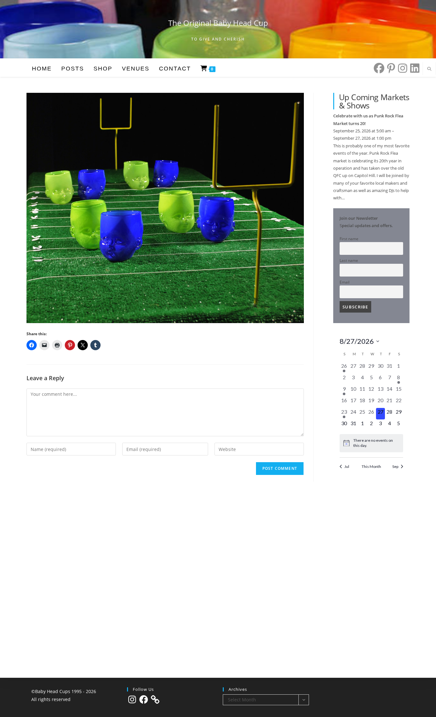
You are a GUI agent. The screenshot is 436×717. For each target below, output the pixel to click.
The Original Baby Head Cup (218, 23)
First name (349, 238)
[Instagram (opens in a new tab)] (401, 68)
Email (345, 282)
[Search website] (429, 69)
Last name (349, 260)
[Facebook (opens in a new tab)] (377, 68)
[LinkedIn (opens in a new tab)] (413, 68)
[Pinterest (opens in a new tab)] (389, 68)
